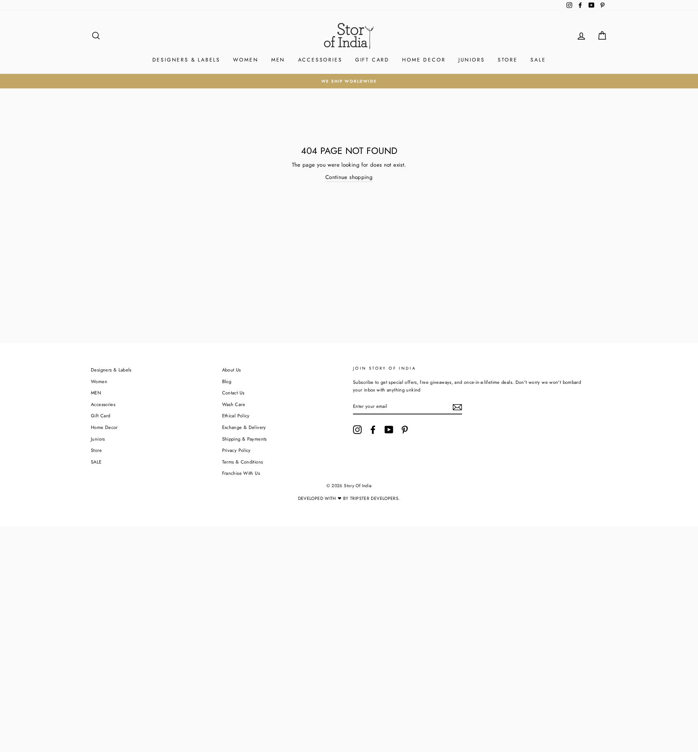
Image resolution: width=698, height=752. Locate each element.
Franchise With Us (241, 473)
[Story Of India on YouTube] (389, 429)
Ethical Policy (236, 415)
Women (245, 59)
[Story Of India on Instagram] (357, 429)
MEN (278, 59)
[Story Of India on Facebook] (373, 429)
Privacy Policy (236, 450)
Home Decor (423, 59)
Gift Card (372, 59)
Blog (227, 381)
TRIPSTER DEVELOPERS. (375, 498)
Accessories (320, 59)
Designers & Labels (186, 59)
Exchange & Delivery (244, 427)
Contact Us (233, 392)
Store (508, 59)
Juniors (471, 59)
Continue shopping (349, 177)
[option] (349, 81)
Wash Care (233, 404)
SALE (538, 59)
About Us (231, 369)
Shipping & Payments (244, 438)
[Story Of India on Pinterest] (404, 429)
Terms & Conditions (242, 461)
